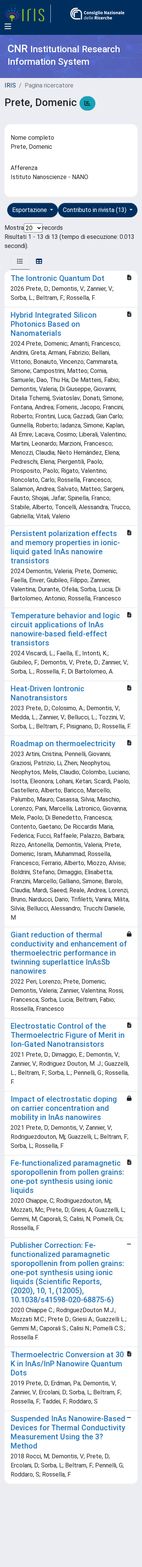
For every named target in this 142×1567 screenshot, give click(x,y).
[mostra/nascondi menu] (8, 26)
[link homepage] (28, 14)
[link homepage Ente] (97, 14)
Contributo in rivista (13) (95, 210)
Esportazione (30, 210)
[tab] (20, 262)
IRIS (10, 85)
